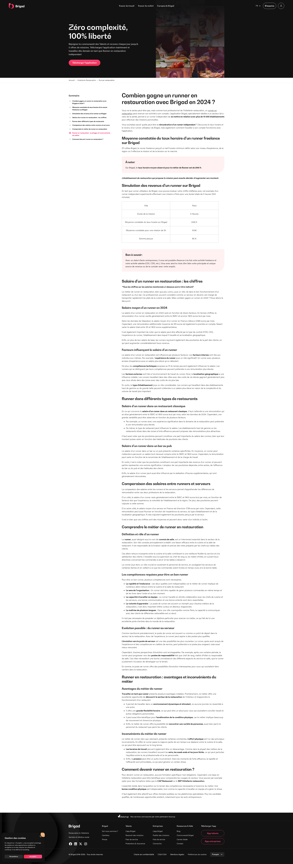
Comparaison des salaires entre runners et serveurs (91, 125)
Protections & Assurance (135, 843)
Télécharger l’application (84, 63)
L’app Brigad (130, 831)
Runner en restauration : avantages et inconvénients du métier (91, 134)
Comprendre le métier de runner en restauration (89, 129)
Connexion (157, 843)
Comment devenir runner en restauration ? (87, 139)
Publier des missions (161, 835)
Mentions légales (177, 854)
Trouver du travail (126, 6)
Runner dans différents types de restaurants (88, 121)
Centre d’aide (182, 839)
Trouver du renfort (146, 6)
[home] (16, 6)
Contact (180, 843)
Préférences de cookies (197, 854)
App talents (212, 833)
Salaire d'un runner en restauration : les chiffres (89, 117)
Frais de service (132, 839)
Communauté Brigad (185, 835)
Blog (178, 831)
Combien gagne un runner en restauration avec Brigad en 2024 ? (89, 102)
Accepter (32, 856)
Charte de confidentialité (144, 854)
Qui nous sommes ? (110, 831)
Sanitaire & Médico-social (79, 837)
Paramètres (13, 856)
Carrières (105, 835)
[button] (165, 6)
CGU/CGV (162, 854)
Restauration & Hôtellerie (79, 833)
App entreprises (213, 841)
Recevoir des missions (134, 835)
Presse (104, 839)
